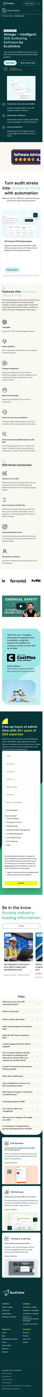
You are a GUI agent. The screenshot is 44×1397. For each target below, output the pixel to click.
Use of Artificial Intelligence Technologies (16, 1385)
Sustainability (6, 1314)
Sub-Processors (7, 1379)
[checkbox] (21, 833)
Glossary (5, 1352)
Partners (26, 1336)
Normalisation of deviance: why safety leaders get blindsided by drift (17, 967)
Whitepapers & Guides (9, 1339)
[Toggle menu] (38, 10)
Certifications (7, 1382)
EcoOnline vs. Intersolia (30, 1314)
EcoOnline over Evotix (30, 1324)
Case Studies (6, 1345)
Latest (4, 1333)
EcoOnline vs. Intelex (30, 1307)
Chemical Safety (7, 16)
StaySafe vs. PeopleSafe (31, 1310)
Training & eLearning (9, 1317)
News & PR (26, 1339)
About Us (26, 1333)
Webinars (5, 1349)
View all (21, 926)
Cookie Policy (6, 1376)
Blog (3, 1336)
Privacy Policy (10, 866)
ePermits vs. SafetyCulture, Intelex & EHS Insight (31, 1319)
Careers (25, 1342)
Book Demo (29, 3)
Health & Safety (7, 1307)
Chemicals (5, 1310)
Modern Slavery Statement (11, 1388)
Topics (4, 1342)
